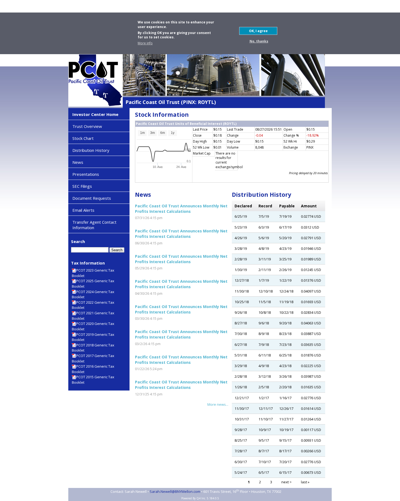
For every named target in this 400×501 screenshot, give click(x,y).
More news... (217, 404)
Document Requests (91, 198)
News (77, 162)
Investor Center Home (95, 114)
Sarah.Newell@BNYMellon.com (175, 491)
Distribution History (90, 150)
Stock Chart (83, 138)
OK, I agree (258, 31)
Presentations (85, 174)
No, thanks (259, 41)
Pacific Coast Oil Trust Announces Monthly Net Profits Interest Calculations (181, 208)
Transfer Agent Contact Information (94, 224)
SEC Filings (82, 186)
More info (145, 43)
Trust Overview (87, 126)
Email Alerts (83, 210)
